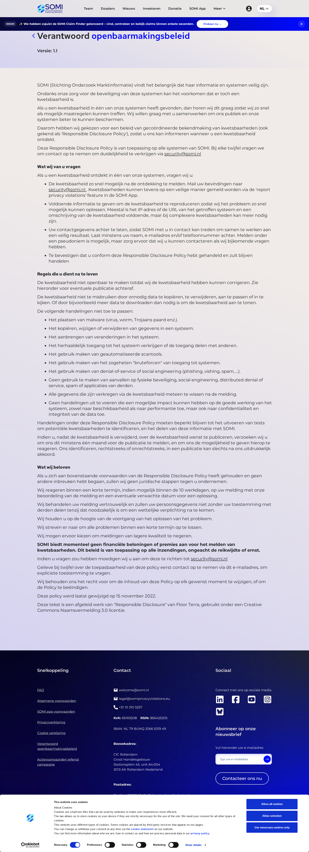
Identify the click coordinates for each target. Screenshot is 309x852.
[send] (267, 759)
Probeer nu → (212, 24)
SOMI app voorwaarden (56, 712)
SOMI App (197, 9)
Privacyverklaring (51, 722)
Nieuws (129, 9)
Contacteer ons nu (242, 778)
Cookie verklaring (51, 733)
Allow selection (272, 815)
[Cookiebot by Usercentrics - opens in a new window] (30, 845)
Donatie (175, 9)
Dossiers (108, 9)
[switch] (110, 845)
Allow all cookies (272, 803)
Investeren (151, 9)
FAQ (40, 690)
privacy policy (200, 833)
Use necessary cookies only (272, 827)
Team (88, 9)
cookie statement (142, 829)
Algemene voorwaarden (56, 701)
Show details (193, 844)
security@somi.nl (182, 153)
